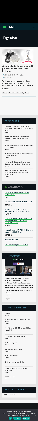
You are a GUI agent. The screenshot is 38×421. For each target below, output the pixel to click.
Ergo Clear (25, 93)
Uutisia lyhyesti (12, 120)
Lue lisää (5, 89)
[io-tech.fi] (8, 27)
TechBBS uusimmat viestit (16, 307)
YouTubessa (17, 283)
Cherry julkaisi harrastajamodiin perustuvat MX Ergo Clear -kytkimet (18, 69)
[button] (33, 26)
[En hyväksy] (36, 415)
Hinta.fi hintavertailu (9, 394)
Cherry (5, 93)
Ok (10, 418)
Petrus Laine (21, 75)
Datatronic (14, 187)
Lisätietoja (26, 418)
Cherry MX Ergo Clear (14, 93)
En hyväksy (17, 418)
